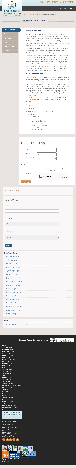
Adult (28, 149)
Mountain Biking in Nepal (14, 292)
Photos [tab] (6, 51)
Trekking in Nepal (11, 260)
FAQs (3, 399)
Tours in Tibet (6, 381)
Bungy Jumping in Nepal (13, 314)
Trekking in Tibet (6, 379)
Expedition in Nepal (12, 263)
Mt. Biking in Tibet (7, 377)
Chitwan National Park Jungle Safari (17, 324)
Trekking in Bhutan (7, 369)
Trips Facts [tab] (7, 38)
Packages (9, 218)
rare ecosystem (49, 66)
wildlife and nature (46, 39)
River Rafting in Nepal (13, 285)
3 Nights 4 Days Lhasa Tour (9, 383)
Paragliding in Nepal (12, 296)
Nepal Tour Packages (13, 274)
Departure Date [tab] (9, 46)
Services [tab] (6, 42)
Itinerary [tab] (6, 34)
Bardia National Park (32, 77)
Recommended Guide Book (9, 407)
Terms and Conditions (8, 397)
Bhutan (4, 367)
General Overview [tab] (9, 29)
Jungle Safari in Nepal (13, 278)
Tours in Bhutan (6, 371)
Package (31, 15)
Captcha (28, 174)
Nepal (4, 345)
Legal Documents (7, 393)
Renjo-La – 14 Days (7, 387)
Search (8, 245)
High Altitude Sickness (8, 401)
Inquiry (4, 395)
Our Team (5, 391)
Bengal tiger (32, 99)
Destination (9, 231)
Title (7, 206)
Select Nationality (28, 158)
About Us (5, 389)
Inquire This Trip (12, 190)
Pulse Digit (9, 461)
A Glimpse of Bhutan (7, 373)
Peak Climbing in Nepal (13, 267)
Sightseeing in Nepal (12, 271)
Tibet (3, 375)
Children (28, 153)
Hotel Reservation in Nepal (14, 306)
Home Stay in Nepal (12, 303)
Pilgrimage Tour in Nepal (14, 281)
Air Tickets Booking (12, 256)
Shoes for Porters (7, 409)
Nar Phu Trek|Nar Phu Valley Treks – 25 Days (14, 385)
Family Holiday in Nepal (13, 310)
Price (28, 162)
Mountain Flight (11, 289)
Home (24, 15)
